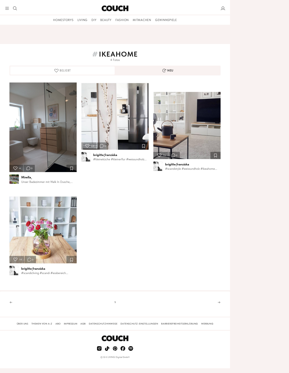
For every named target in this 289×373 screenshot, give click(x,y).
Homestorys (63, 20)
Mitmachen (142, 20)
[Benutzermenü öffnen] (223, 8)
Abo (58, 323)
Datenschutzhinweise (103, 323)
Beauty (105, 20)
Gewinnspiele (166, 20)
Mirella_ (26, 177)
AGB (83, 323)
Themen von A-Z (41, 323)
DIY (93, 20)
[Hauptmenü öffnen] (7, 8)
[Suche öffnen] (15, 8)
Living (82, 20)
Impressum (70, 323)
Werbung (207, 323)
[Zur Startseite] (115, 8)
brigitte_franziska (33, 268)
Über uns (22, 323)
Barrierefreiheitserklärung (179, 323)
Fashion (122, 20)
